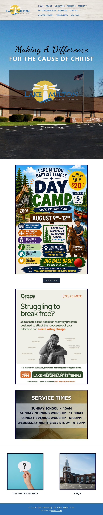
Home (40, 6)
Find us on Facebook (53, 127)
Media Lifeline (56, 510)
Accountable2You (47, 10)
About (49, 6)
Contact (74, 10)
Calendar (62, 10)
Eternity (82, 6)
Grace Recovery (45, 15)
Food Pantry (62, 15)
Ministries (60, 6)
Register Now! (51, 280)
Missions (71, 6)
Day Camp (75, 15)
